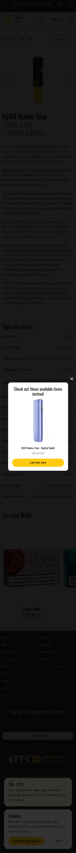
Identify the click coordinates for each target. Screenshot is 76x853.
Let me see (38, 462)
